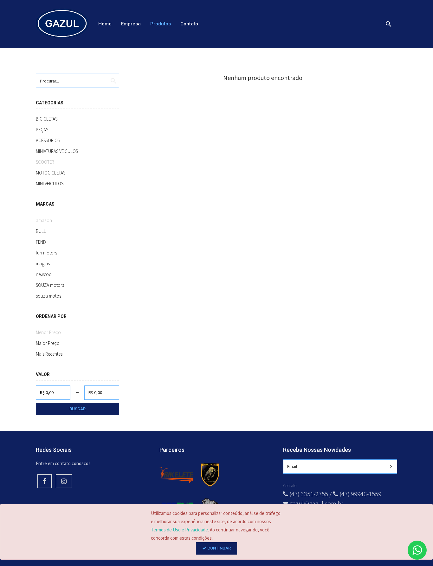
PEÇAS (42, 130)
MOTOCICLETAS (50, 173)
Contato (189, 24)
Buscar (77, 408)
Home (105, 24)
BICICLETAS (46, 119)
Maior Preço (48, 343)
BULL (41, 231)
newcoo (44, 274)
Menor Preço (48, 332)
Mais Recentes (49, 354)
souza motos (48, 296)
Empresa (131, 24)
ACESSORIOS (48, 140)
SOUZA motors (50, 285)
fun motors (46, 253)
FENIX (41, 242)
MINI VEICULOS (49, 184)
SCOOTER (45, 162)
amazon (44, 220)
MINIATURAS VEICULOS (57, 151)
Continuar (218, 548)
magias (43, 263)
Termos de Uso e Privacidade (179, 530)
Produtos (160, 24)
